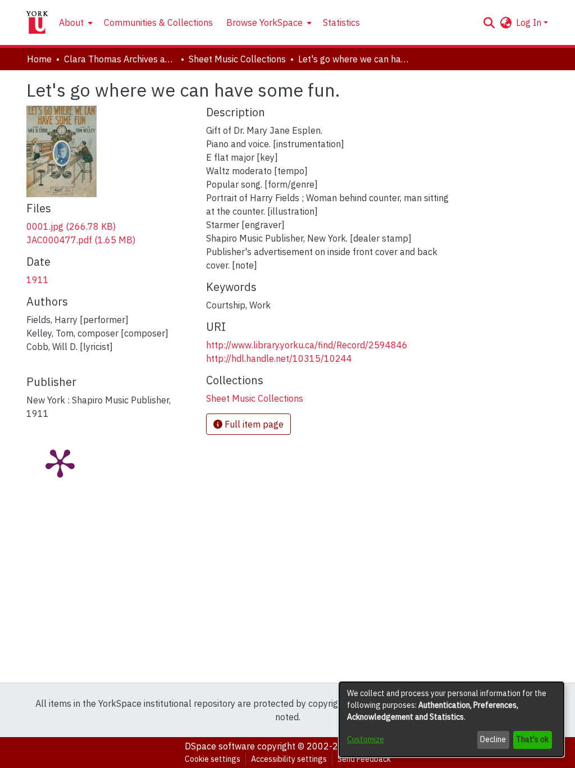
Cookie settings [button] (212, 759)
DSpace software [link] (220, 746)
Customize (365, 739)
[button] (489, 22)
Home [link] (39, 59)
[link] (71, 226)
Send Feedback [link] (364, 759)
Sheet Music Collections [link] (237, 59)
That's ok (532, 739)
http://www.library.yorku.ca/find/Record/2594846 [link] (307, 345)
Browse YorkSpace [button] (264, 22)
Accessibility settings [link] (289, 759)
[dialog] (451, 719)
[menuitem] (75, 22)
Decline (493, 739)
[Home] (37, 22)
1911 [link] (37, 279)
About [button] (71, 22)
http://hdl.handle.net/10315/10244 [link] (279, 358)
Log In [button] (530, 22)
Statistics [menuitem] (341, 22)
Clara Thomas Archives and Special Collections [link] (120, 59)
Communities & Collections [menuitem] (158, 22)
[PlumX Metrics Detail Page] (60, 462)
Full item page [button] (253, 424)
